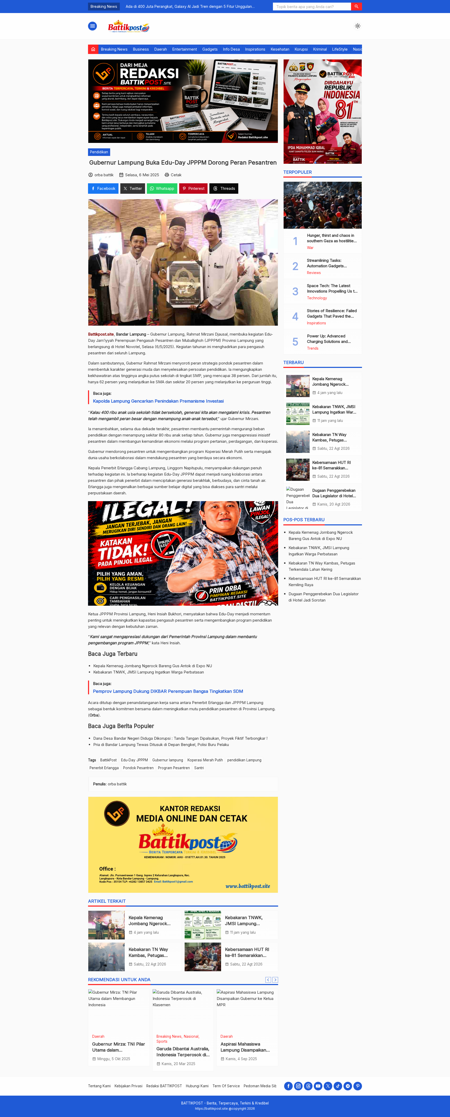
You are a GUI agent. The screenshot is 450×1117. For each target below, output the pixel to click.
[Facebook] (288, 1086)
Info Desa (231, 49)
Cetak (176, 174)
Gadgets (210, 49)
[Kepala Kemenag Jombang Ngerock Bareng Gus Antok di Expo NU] (106, 925)
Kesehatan (280, 49)
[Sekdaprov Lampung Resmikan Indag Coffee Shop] (247, 1010)
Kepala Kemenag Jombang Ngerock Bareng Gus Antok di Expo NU (152, 665)
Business (141, 49)
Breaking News (114, 49)
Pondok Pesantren (138, 768)
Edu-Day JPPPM (134, 760)
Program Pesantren (174, 768)
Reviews (314, 273)
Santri (199, 768)
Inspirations (255, 49)
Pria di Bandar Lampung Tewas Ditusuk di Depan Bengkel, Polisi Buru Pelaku (161, 744)
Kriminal (320, 49)
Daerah (160, 49)
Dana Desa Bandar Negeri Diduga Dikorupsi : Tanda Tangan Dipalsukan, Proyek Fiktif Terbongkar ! (180, 738)
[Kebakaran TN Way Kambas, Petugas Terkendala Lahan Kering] (106, 957)
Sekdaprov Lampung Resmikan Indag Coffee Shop (244, 1050)
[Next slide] (275, 980)
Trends (312, 348)
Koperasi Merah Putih (205, 760)
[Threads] (308, 1086)
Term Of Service (226, 1086)
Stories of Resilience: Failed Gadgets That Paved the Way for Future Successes (332, 316)
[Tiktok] (338, 1086)
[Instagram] (298, 1086)
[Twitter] (328, 1086)
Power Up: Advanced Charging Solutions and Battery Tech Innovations (329, 341)
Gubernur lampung (167, 760)
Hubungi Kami (197, 1086)
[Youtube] (318, 1086)
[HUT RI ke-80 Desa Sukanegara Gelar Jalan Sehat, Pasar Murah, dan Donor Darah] (183, 1010)
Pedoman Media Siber (262, 1086)
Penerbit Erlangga (104, 768)
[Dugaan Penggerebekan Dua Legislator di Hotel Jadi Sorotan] (298, 498)
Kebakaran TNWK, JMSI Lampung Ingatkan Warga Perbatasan (148, 672)
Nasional (360, 49)
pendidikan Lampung (244, 760)
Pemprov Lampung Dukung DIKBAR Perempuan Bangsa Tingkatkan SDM (168, 691)
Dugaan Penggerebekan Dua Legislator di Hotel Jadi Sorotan (333, 496)
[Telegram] (347, 1086)
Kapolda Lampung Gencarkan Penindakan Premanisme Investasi (158, 401)
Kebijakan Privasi (128, 1086)
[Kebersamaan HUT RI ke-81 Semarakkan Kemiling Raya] (203, 957)
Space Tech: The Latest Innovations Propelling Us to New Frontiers (332, 291)
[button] (356, 6)
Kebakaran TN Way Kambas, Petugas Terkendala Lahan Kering (334, 440)
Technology (317, 298)
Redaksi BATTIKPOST (164, 1086)
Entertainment (184, 49)
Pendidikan (99, 152)
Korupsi (301, 49)
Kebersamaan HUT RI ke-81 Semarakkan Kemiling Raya (247, 955)
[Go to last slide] (268, 980)
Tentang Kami (99, 1086)
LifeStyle (340, 49)
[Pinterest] (357, 1086)
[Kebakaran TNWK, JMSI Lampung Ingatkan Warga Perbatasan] (203, 925)
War (310, 248)
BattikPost (108, 760)
